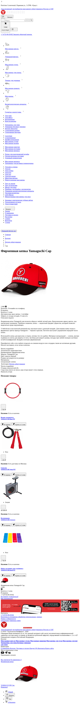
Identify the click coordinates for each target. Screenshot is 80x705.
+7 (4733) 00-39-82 (7, 615)
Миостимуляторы (11, 178)
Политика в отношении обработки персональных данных (21, 617)
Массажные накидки (12, 147)
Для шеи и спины (11, 167)
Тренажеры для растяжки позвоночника (19, 163)
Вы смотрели (5, 660)
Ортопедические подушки (14, 156)
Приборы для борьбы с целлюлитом (18, 189)
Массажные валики (12, 143)
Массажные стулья (11, 141)
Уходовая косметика (12, 193)
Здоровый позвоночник (13, 158)
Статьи (7, 222)
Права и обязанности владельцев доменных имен (11, 619)
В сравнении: (16, 660)
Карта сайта (49, 648)
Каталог (8, 209)
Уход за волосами (11, 185)
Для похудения (10, 176)
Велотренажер (5, 518)
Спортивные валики (12, 130)
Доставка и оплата (11, 215)
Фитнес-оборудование (17, 364)
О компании (9, 213)
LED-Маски (9, 195)
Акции (7, 211)
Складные (8, 136)
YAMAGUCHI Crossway (8, 520)
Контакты (8, 220)
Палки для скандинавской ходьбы (17, 154)
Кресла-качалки (10, 121)
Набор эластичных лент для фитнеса (12, 568)
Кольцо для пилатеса (7, 417)
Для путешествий (11, 204)
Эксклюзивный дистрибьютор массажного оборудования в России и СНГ (27, 9)
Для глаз (8, 174)
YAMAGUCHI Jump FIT (8, 469)
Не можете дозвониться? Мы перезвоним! (9, 597)
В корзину (7, 424)
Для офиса (8, 117)
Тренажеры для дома (12, 125)
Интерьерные (10, 119)
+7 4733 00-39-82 (7, 34)
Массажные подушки (12, 149)
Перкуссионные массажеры (15, 180)
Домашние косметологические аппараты (19, 191)
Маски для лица (10, 187)
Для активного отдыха (13, 202)
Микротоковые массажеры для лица (18, 197)
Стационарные (10, 138)
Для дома (8, 116)
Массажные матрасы (12, 151)
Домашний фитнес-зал (9, 231)
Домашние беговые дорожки (15, 127)
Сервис (7, 219)
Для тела (8, 172)
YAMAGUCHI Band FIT (8, 570)
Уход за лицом (10, 183)
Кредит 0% (34, 648)
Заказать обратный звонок (22, 34)
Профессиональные (12, 140)
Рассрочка (8, 217)
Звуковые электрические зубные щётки (19, 200)
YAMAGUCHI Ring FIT (8, 419)
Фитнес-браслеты (11, 128)
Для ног (8, 169)
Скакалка (4, 468)
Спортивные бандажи (13, 132)
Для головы (9, 171)
